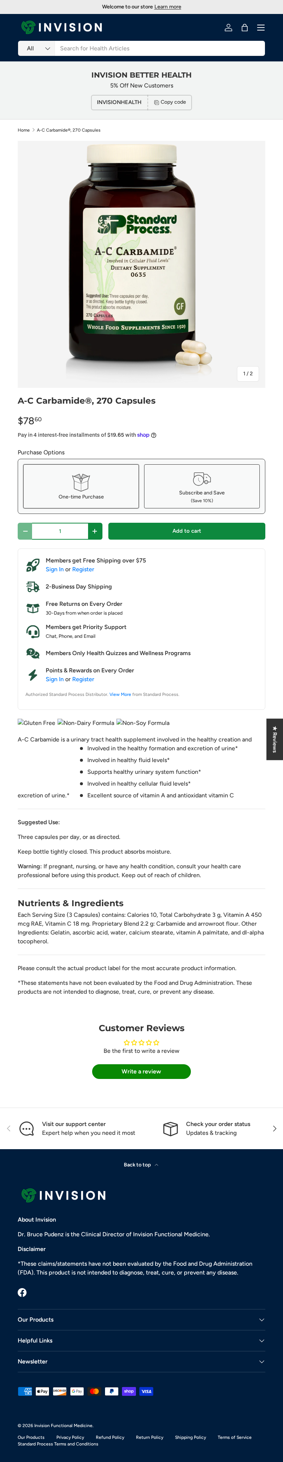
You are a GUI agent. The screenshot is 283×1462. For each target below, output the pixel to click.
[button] (245, 27)
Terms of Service (235, 1437)
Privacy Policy (70, 1437)
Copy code (173, 102)
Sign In (55, 569)
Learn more (167, 6)
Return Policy (149, 1437)
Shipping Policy (190, 1437)
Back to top (138, 1165)
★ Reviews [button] (275, 739)
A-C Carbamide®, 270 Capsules (69, 130)
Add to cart (186, 531)
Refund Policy (110, 1437)
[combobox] (141, 48)
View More (120, 694)
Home (24, 130)
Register (83, 569)
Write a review (141, 1071)
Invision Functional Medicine (63, 1425)
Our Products (31, 1437)
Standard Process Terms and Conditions (58, 1444)
